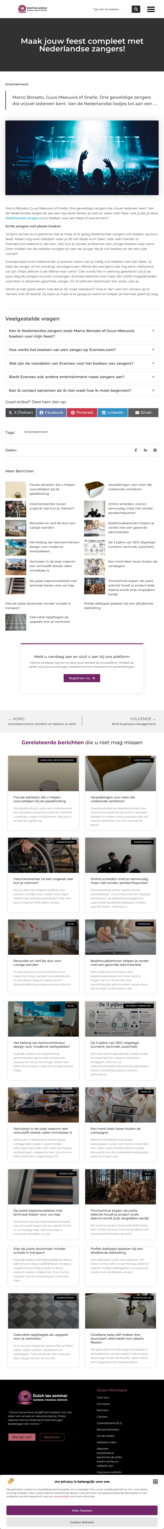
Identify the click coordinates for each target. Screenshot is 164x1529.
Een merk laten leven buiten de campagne (116, 1130)
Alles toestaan (82, 1510)
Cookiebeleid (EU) (109, 1423)
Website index (107, 1442)
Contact (102, 1416)
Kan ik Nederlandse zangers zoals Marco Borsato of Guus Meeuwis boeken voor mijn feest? (82, 333)
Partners (102, 1410)
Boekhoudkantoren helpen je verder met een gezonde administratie (131, 527)
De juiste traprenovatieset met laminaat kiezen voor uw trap (37, 1212)
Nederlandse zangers (23, 218)
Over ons (103, 1397)
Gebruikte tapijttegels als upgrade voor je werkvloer (40, 1336)
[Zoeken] (136, 9)
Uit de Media (105, 1436)
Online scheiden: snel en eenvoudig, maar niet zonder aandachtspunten (130, 508)
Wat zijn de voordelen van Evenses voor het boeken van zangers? (82, 363)
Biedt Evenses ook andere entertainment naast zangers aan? (82, 377)
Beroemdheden (108, 1429)
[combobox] (111, 9)
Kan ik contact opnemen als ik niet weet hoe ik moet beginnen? (82, 390)
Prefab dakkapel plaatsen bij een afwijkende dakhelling (117, 1251)
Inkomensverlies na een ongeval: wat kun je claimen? (43, 881)
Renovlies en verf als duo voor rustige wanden (37, 963)
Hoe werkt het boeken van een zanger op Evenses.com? (82, 350)
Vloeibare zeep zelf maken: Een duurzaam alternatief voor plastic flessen (117, 1338)
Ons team (103, 1404)
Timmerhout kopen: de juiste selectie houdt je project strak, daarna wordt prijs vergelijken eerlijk (120, 1214)
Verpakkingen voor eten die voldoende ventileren (113, 799)
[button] (155, 1482)
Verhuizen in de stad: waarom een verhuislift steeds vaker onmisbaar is (52, 566)
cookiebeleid (61, 1496)
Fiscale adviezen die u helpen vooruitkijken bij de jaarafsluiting (52, 489)
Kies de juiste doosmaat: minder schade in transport (39, 1251)
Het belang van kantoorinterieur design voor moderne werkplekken (54, 546)
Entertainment (16, 84)
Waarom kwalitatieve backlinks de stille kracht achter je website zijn (109, 1457)
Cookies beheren (82, 1522)
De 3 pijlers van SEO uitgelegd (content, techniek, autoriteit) (115, 1045)
